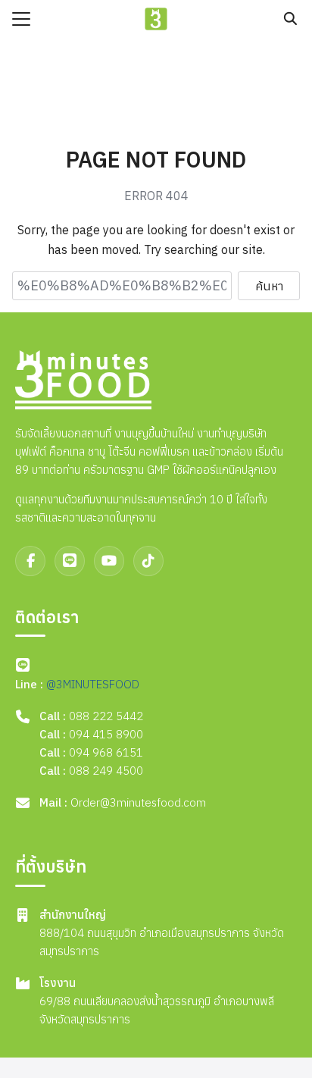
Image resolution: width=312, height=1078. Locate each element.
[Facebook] (30, 561)
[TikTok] (148, 561)
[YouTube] (109, 561)
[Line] (70, 561)
